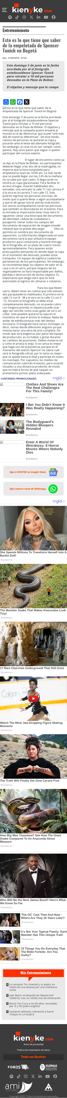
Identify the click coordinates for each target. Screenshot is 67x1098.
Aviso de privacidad (33, 1044)
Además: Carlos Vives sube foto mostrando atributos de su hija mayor (30, 286)
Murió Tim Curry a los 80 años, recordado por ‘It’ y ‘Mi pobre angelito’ (33, 1005)
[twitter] (31, 18)
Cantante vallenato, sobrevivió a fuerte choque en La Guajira (31, 1013)
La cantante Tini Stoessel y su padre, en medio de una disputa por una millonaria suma (33, 987)
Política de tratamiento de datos (33, 1050)
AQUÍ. (49, 229)
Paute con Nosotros (33, 1057)
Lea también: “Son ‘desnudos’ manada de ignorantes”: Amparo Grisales (30, 156)
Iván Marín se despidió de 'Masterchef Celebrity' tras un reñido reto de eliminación (35, 997)
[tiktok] (17, 18)
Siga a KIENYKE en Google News (28, 472)
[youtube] (46, 18)
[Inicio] (32, 9)
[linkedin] (38, 18)
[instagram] (24, 18)
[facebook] (53, 18)
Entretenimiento (16, 31)
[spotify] (10, 18)
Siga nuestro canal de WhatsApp (28, 488)
